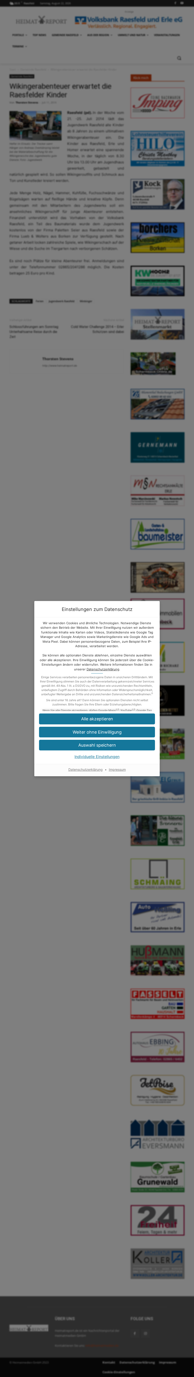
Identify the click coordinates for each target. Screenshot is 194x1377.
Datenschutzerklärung (103, 669)
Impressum (117, 769)
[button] (97, 745)
